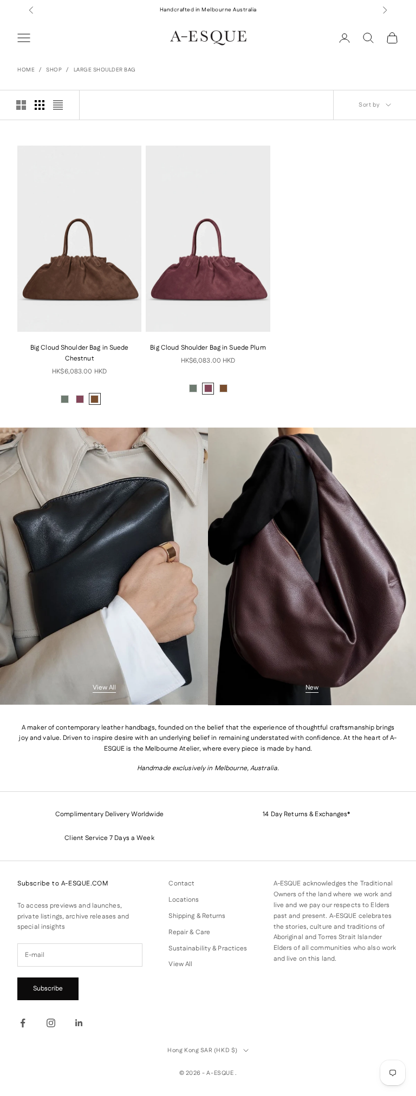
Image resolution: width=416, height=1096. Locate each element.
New (312, 687)
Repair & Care (189, 932)
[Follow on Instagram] (51, 1023)
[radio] (65, 399)
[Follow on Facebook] (22, 1023)
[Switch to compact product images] (58, 105)
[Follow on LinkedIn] (79, 1023)
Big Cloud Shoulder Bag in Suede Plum (207, 347)
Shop (54, 70)
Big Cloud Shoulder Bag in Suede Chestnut (79, 353)
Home (26, 70)
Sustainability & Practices (207, 948)
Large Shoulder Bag (105, 70)
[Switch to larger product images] (21, 105)
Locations (183, 899)
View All (104, 687)
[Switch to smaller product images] (39, 105)
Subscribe (48, 988)
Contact (181, 883)
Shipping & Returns (196, 916)
